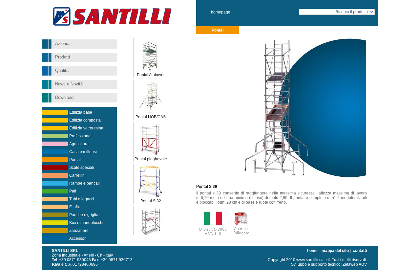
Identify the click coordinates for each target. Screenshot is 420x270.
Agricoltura (79, 144)
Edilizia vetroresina (86, 128)
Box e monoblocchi (86, 222)
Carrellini (77, 175)
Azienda (63, 43)
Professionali (81, 136)
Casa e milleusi (83, 151)
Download (64, 97)
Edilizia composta (85, 120)
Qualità (62, 70)
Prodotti (62, 57)
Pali (72, 191)
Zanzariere (79, 230)
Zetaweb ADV (355, 264)
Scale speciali (81, 167)
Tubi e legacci (81, 199)
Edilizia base (80, 112)
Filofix (74, 207)
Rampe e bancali (84, 183)
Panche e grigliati (84, 215)
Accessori (78, 238)
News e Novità (69, 83)
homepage (220, 12)
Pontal (75, 159)
